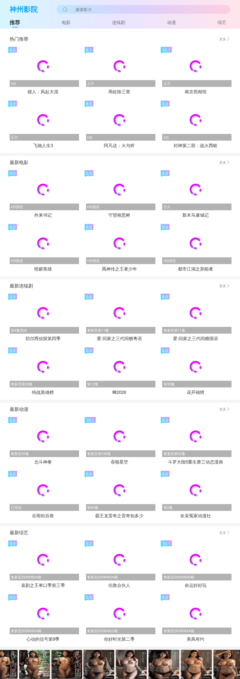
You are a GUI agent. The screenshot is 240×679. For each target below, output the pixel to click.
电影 (66, 22)
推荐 (15, 22)
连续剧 (118, 22)
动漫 (171, 22)
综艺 (221, 22)
